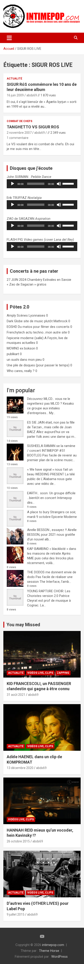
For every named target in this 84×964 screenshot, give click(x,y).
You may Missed (23, 624)
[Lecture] (12, 183)
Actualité (14, 78)
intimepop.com (53, 945)
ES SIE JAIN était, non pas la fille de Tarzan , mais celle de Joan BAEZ (51, 427)
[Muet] (59, 183)
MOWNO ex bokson (21, 348)
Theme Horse (49, 951)
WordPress (59, 957)
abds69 (31, 95)
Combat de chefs (19, 121)
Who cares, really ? (20, 371)
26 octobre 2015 (18, 841)
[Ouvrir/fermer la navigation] (9, 38)
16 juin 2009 (15, 95)
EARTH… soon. (37, 493)
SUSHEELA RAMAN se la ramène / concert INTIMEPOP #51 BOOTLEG (51, 450)
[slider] (68, 183)
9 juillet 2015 (15, 914)
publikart (13, 354)
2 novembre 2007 (19, 132)
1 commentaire (17, 138)
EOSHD (12, 327)
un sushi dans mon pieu (24, 360)
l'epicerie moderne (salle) (25, 338)
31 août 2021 (16, 694)
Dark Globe (15, 321)
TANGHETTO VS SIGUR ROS (33, 127)
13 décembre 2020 (20, 768)
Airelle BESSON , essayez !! (47, 530)
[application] (42, 183)
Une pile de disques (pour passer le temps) (38, 365)
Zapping (63, 672)
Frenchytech (16, 332)
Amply (11, 315)
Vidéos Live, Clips (40, 672)
